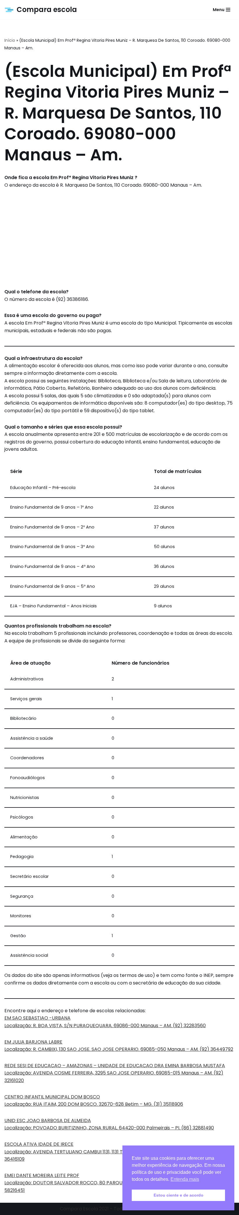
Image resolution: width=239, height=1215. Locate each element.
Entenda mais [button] (185, 1179)
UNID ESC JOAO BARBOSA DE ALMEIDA (47, 1120)
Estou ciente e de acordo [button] (178, 1195)
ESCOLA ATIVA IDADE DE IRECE (38, 1144)
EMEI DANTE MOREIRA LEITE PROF (41, 1175)
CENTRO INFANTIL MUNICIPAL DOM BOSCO (52, 1096)
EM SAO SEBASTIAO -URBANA (37, 1018)
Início (9, 40)
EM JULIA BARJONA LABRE (33, 1042)
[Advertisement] (119, 238)
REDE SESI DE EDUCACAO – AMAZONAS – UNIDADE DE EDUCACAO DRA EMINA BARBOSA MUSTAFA (114, 1065)
